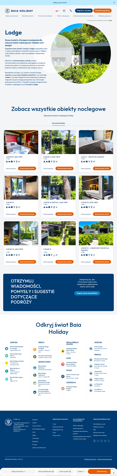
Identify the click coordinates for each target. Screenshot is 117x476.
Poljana (71, 388)
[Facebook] (94, 441)
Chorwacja (71, 382)
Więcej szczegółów (11, 168)
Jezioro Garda (44, 361)
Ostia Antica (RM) (71, 364)
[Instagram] (102, 441)
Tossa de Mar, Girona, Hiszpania (100, 348)
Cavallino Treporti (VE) (45, 356)
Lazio (68, 358)
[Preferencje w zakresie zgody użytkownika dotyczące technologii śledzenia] (114, 473)
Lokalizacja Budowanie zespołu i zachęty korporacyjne (82, 438)
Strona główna (91, 20)
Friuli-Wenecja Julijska (72, 343)
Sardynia (14, 342)
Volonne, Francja (99, 379)
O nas (54, 424)
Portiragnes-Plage (99, 390)
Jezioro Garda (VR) (44, 375)
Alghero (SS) (16, 379)
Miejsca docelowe (17, 471)
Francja (97, 354)
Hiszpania (98, 342)
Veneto (41, 342)
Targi (54, 432)
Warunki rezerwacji (98, 432)
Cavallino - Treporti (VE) (44, 349)
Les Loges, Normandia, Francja (100, 366)
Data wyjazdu (64, 471)
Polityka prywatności (90, 459)
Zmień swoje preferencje (104, 459)
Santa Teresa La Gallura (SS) (15, 371)
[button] (87, 293)
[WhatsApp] (109, 441)
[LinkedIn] (105, 441)
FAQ (94, 430)
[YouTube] (98, 441)
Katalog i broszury (98, 427)
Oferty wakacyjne (78, 425)
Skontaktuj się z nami (99, 424)
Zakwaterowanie (102, 20)
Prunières (98, 385)
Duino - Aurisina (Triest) (71, 351)
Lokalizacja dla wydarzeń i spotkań (80, 432)
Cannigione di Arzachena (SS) (17, 363)
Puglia (69, 370)
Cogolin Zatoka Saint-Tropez (100, 373)
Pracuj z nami (56, 435)
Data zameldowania (45, 471)
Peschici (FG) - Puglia (72, 376)
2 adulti (80, 471)
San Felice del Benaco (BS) (44, 392)
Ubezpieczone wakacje (99, 435)
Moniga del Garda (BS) (44, 367)
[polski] (58, 10)
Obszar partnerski (58, 427)
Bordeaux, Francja (100, 359)
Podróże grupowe (78, 428)
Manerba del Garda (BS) (44, 383)
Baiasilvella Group (58, 430)
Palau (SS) (16, 355)
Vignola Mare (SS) (16, 348)
